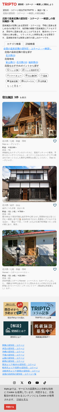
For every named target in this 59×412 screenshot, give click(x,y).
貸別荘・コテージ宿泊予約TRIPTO (18, 10)
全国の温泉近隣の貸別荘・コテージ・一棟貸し (27, 48)
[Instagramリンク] (14, 382)
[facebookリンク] (29, 382)
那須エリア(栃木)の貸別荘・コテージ (19, 364)
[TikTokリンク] (45, 382)
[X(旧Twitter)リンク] (22, 382)
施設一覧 (41, 10)
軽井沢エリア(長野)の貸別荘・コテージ (20, 367)
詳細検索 (30, 43)
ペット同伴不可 (32, 70)
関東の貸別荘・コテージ (13, 344)
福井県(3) (33, 62)
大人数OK (32, 75)
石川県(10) (21, 62)
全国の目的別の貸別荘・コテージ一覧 (19, 373)
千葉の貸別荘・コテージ (13, 354)
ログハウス (29, 81)
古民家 (43, 81)
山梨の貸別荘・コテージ (13, 357)
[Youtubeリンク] (37, 382)
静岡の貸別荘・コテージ (13, 360)
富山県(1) (10, 62)
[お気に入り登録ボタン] (54, 141)
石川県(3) (10, 55)
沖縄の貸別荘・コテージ (13, 351)
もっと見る (12, 85)
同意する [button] (10, 407)
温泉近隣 (14, 81)
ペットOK (14, 70)
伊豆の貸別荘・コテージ (13, 348)
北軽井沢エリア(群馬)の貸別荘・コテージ (21, 370)
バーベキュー (16, 75)
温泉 (45, 75)
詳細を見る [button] (22, 399)
